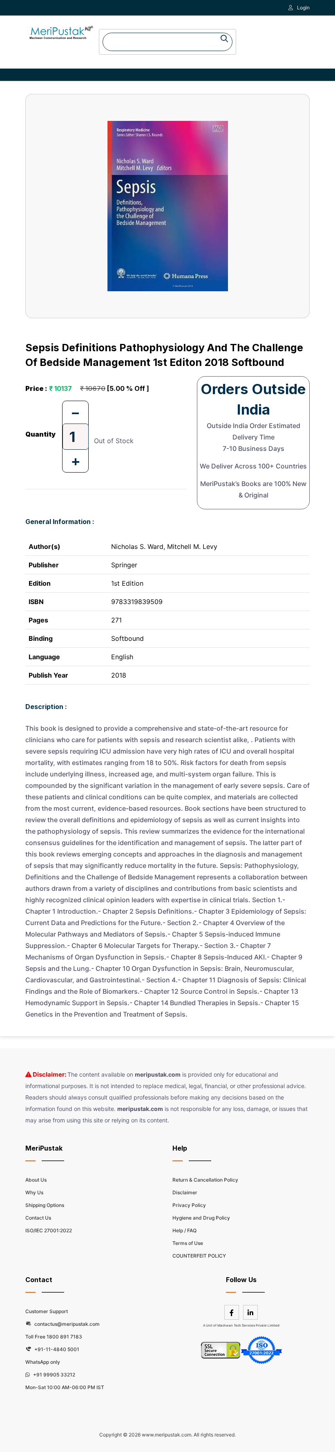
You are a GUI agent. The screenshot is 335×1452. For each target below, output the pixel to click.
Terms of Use (187, 1243)
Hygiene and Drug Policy (201, 1218)
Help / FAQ (184, 1230)
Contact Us (38, 1218)
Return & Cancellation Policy (205, 1180)
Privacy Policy (189, 1205)
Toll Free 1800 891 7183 (53, 1337)
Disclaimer (184, 1192)
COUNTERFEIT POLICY (199, 1256)
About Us (36, 1180)
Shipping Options (44, 1205)
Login (303, 7)
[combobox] (167, 42)
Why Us (34, 1192)
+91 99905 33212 (53, 1375)
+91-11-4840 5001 (56, 1349)
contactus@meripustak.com (66, 1324)
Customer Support (46, 1311)
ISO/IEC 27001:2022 (48, 1230)
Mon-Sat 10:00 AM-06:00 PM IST (64, 1387)
